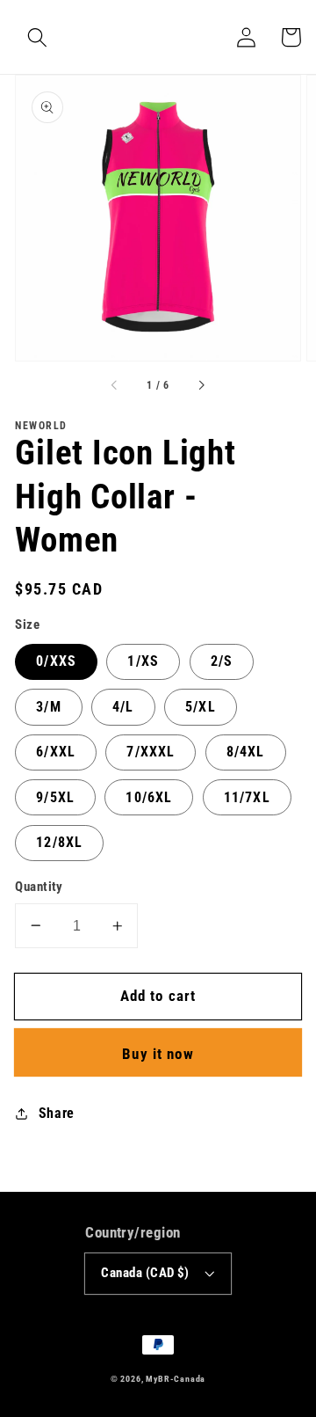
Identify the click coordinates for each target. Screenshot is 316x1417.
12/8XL (59, 842)
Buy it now (158, 1054)
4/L (122, 706)
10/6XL (149, 797)
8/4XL (245, 751)
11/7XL (247, 797)
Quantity (39, 887)
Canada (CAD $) (145, 1273)
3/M (48, 706)
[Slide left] (115, 386)
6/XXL (55, 751)
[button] (37, 37)
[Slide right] (201, 386)
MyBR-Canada (175, 1379)
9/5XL (55, 797)
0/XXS (56, 661)
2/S (222, 661)
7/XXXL (150, 751)
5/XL (200, 706)
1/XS (143, 661)
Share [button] (57, 1113)
